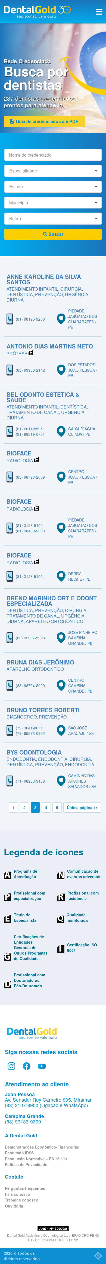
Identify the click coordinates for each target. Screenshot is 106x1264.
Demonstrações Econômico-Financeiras (42, 1146)
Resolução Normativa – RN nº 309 (36, 1158)
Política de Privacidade (26, 1164)
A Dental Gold (21, 1135)
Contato (14, 1177)
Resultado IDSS (19, 1152)
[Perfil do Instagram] (11, 1066)
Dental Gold (37, 12)
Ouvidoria (14, 1205)
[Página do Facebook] (26, 1066)
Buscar (55, 234)
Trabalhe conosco (21, 1199)
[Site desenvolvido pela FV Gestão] (98, 1256)
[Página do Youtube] (42, 1066)
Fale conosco (17, 1194)
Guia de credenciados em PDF (46, 121)
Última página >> (82, 807)
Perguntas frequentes (25, 1188)
